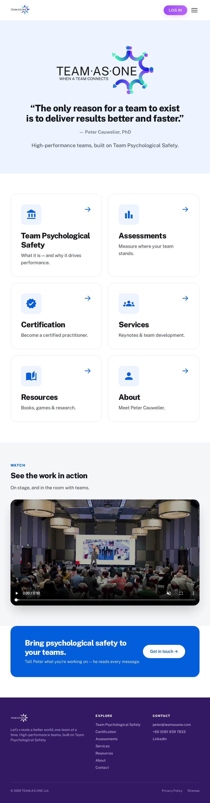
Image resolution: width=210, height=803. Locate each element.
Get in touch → (164, 651)
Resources (104, 753)
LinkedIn (160, 739)
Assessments (107, 739)
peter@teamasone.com (172, 725)
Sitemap (193, 791)
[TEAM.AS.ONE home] (20, 10)
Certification (106, 732)
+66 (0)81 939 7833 (169, 732)
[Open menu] (194, 10)
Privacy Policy (172, 791)
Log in (175, 10)
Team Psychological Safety (118, 725)
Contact (102, 767)
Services (103, 746)
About (101, 760)
